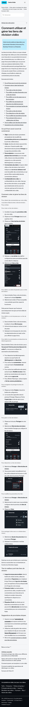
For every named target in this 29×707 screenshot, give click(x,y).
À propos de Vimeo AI (7, 671)
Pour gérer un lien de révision (14, 111)
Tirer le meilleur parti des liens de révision (16, 123)
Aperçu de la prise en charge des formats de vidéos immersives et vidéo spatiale (13, 659)
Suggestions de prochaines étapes (14, 125)
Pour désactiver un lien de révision (15, 113)
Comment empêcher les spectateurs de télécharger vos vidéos (12, 667)
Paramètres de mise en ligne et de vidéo (12, 9)
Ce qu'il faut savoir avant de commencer (16, 83)
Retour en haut (5, 647)
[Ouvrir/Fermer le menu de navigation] (25, 2)
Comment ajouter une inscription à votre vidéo (14, 663)
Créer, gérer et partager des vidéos (18, 7)
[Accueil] (4, 2)
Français (8, 704)
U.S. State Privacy (18, 700)
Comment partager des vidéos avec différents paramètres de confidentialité (14, 655)
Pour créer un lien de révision (14, 90)
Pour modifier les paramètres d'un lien (16, 116)
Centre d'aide (12, 2)
